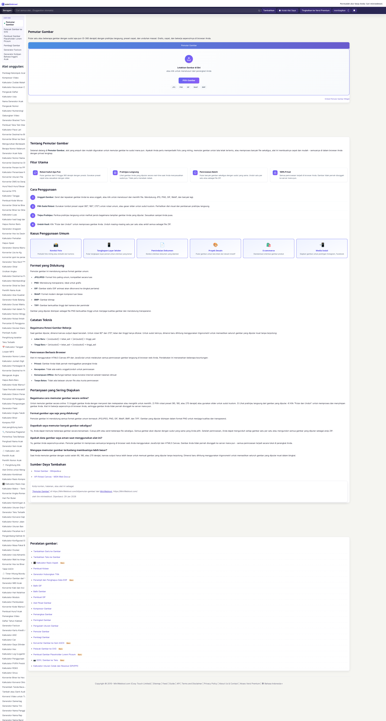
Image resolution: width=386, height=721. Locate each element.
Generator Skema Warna (13, 248)
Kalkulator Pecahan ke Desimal (13, 531)
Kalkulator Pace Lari (11, 130)
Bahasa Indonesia (273, 683)
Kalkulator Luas (9, 215)
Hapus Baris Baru (10, 380)
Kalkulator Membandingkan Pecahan (13, 281)
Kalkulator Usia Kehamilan (13, 555)
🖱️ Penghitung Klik (11, 465)
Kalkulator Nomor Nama (13, 158)
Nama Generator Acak (12, 101)
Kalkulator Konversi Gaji (13, 517)
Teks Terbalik (8, 342)
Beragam (7, 10)
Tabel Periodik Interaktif (13, 389)
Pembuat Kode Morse (12, 200)
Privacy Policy (210, 683)
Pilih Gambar (189, 80)
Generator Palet (9, 408)
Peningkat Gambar (42, 620)
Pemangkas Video (10, 616)
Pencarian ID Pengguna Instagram (13, 399)
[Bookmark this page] (354, 10)
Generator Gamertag (12, 701)
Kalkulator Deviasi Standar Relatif (13, 328)
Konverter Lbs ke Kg (12, 252)
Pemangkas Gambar (42, 614)
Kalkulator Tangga (10, 196)
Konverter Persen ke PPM (13, 167)
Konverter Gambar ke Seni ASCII (48, 643)
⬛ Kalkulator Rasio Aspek (45, 563)
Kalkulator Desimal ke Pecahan (13, 276)
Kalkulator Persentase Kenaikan (13, 172)
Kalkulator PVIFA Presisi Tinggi (13, 663)
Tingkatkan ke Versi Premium (316, 10)
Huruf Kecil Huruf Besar (13, 186)
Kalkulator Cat (9, 640)
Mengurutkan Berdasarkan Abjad (13, 144)
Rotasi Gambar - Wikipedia (46, 471)
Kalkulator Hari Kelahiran (13, 592)
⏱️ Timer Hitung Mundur (13, 573)
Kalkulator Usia (9, 96)
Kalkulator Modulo (11, 597)
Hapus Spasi (8, 243)
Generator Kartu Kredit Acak (13, 630)
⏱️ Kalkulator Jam (10, 451)
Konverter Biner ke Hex (13, 677)
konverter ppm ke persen (13, 257)
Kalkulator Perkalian (11, 238)
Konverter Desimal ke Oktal (13, 163)
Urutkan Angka (9, 271)
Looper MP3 (8, 352)
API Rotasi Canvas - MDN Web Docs (51, 477)
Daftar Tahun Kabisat (12, 621)
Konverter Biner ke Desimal (13, 139)
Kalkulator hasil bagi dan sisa (13, 219)
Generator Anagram (11, 229)
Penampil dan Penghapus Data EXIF (50, 580)
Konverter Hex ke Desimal (13, 233)
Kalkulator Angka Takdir (13, 413)
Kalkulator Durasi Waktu (13, 304)
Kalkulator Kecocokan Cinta (13, 87)
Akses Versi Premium (250, 683)
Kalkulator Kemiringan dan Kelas (13, 503)
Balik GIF (37, 586)
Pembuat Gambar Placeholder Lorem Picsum (54, 654)
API (178, 683)
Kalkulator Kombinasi (12, 474)
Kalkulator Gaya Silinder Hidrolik (13, 644)
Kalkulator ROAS (10, 668)
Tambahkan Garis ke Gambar (47, 551)
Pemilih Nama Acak (11, 290)
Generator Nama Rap (12, 715)
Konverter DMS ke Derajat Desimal (13, 181)
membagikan (339, 10)
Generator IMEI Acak (12, 583)
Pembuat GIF (39, 597)
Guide (172, 683)
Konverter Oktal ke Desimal (13, 285)
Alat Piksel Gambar (42, 603)
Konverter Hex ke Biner (13, 564)
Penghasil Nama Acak (12, 441)
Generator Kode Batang (13, 300)
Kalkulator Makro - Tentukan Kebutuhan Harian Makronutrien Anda (13, 488)
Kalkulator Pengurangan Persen (13, 403)
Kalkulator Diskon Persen (13, 394)
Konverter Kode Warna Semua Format (13, 607)
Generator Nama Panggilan (13, 710)
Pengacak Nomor (10, 106)
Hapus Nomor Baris (11, 224)
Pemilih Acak (8, 455)
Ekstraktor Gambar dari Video (13, 578)
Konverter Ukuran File (12, 177)
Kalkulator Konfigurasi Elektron (13, 540)
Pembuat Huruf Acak (12, 611)
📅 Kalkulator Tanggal (12, 347)
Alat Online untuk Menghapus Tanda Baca (13, 470)
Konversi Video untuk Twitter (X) (13, 696)
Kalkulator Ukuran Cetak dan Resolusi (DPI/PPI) (55, 666)
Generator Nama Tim (12, 706)
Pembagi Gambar (41, 637)
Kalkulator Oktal (9, 266)
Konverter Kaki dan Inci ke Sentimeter (13, 588)
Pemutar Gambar (41, 631)
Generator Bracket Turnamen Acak (13, 120)
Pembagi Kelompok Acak (13, 73)
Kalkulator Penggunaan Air (13, 658)
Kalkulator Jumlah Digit (13, 361)
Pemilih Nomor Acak (12, 460)
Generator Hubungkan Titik (46, 574)
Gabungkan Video (10, 115)
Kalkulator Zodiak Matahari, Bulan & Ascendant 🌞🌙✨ (13, 82)
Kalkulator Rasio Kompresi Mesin (13, 479)
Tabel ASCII (7, 569)
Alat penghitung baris (12, 427)
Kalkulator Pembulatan (13, 602)
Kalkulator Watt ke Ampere (13, 559)
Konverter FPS (9, 191)
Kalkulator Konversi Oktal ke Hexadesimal (13, 682)
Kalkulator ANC (9, 635)
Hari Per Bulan (9, 498)
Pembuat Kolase (41, 568)
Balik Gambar (39, 591)
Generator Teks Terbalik (13, 512)
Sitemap (157, 683)
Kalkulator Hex (9, 649)
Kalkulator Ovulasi (10, 550)
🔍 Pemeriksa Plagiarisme (13, 432)
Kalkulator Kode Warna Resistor (13, 385)
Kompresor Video (10, 78)
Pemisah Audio (9, 333)
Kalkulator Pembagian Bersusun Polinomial (13, 366)
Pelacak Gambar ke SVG (44, 649)
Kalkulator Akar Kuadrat (13, 295)
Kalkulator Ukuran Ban (12, 526)
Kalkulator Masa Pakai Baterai (13, 545)
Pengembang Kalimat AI (13, 536)
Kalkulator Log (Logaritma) (13, 654)
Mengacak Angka (10, 375)
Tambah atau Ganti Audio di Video (13, 692)
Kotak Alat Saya (289, 10)
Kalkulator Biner (9, 418)
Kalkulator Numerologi (12, 111)
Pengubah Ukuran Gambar (45, 626)
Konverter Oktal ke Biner (13, 205)
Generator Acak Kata (12, 153)
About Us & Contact (228, 683)
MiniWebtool (106, 491)
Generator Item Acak (12, 446)
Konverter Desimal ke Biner (13, 134)
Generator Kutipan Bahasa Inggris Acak (12, 56)
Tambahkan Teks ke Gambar (46, 557)
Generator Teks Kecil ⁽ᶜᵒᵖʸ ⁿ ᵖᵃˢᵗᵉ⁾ (13, 262)
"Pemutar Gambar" (41, 491)
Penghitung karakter (12, 337)
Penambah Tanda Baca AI (13, 687)
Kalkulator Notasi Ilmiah (13, 318)
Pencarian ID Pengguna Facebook (13, 323)
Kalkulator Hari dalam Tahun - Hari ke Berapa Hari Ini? (13, 309)
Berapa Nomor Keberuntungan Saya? (13, 148)
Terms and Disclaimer (192, 683)
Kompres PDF (8, 422)
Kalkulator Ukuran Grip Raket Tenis (13, 507)
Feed (165, 683)
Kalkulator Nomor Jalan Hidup (13, 522)
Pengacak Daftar (10, 92)
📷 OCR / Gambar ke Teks (45, 660)
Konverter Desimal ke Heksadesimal (13, 370)
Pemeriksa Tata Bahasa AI (13, 437)
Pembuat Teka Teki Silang (13, 125)
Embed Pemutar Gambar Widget (337, 99)
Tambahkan (268, 10)
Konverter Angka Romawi (13, 493)
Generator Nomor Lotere (13, 356)
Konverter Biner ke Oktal (13, 210)
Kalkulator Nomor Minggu (13, 314)
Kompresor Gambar (42, 608)
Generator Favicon (12, 50)
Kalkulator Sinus (10, 673)
